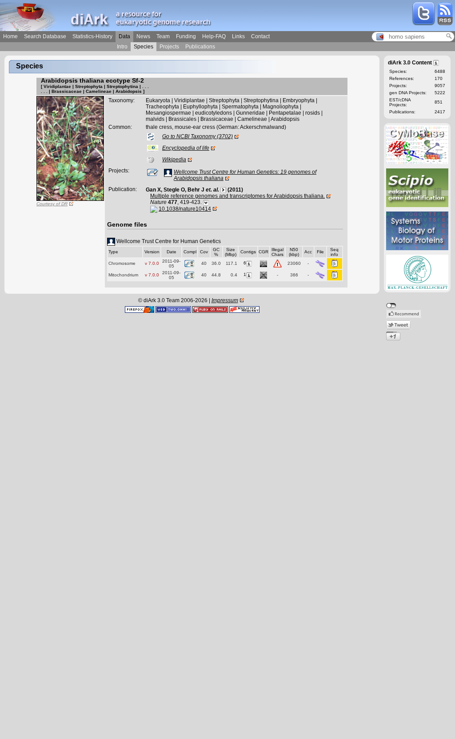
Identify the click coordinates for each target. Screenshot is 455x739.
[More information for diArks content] (436, 62)
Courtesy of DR (52, 203)
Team (163, 36)
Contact (260, 36)
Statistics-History (92, 36)
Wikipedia (174, 159)
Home (10, 36)
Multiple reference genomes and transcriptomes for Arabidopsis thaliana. (237, 196)
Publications (200, 47)
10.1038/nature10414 (185, 209)
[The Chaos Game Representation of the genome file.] (263, 262)
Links (238, 36)
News (143, 36)
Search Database (45, 36)
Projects (169, 47)
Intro (122, 47)
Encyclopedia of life (185, 148)
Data (124, 36)
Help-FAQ (214, 36)
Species (143, 47)
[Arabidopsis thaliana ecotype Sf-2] (70, 148)
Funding (186, 36)
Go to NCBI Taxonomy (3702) (197, 136)
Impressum (225, 300)
